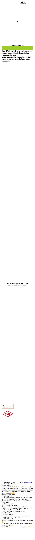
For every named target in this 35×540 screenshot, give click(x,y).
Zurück (4, 527)
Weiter (8, 527)
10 (30, 527)
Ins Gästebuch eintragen (26, 482)
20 (32, 527)
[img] (23, 3)
